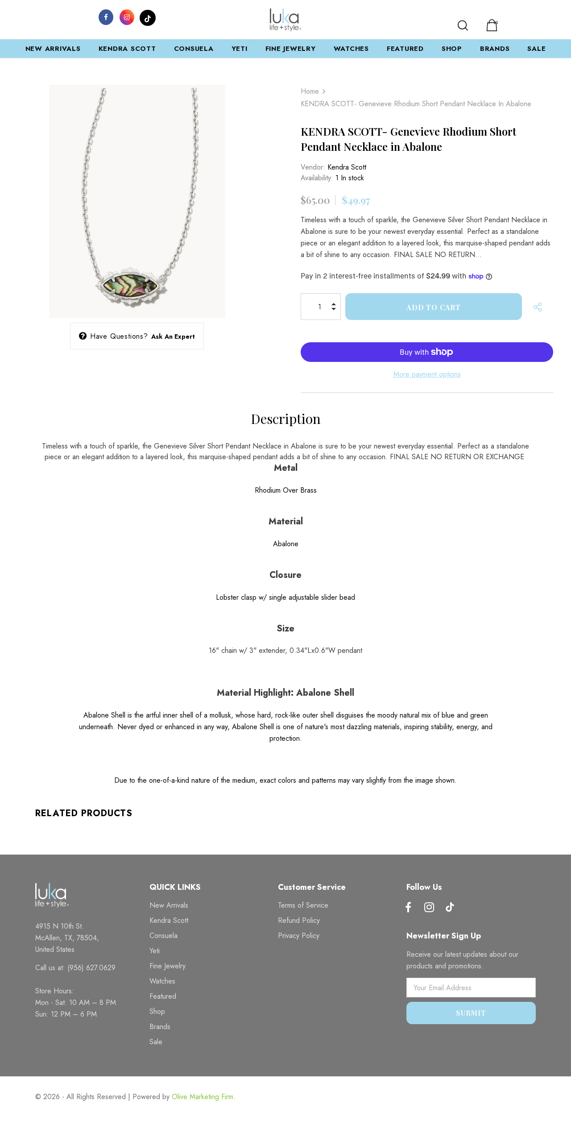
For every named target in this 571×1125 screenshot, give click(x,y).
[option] (137, 194)
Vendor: (313, 167)
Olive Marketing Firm (202, 1097)
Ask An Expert (173, 336)
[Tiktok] (450, 908)
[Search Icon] (463, 25)
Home (310, 91)
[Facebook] (106, 16)
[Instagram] (127, 16)
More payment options (427, 374)
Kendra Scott (346, 167)
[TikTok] (148, 16)
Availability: (317, 178)
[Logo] (285, 19)
